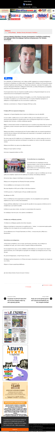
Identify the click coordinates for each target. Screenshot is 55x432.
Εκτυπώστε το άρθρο (47, 285)
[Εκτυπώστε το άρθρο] (42, 285)
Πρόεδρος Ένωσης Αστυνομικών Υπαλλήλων (27, 32)
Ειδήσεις (8, 30)
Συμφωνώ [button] (15, 429)
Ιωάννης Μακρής (12, 32)
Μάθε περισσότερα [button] (20, 425)
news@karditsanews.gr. (38, 426)
